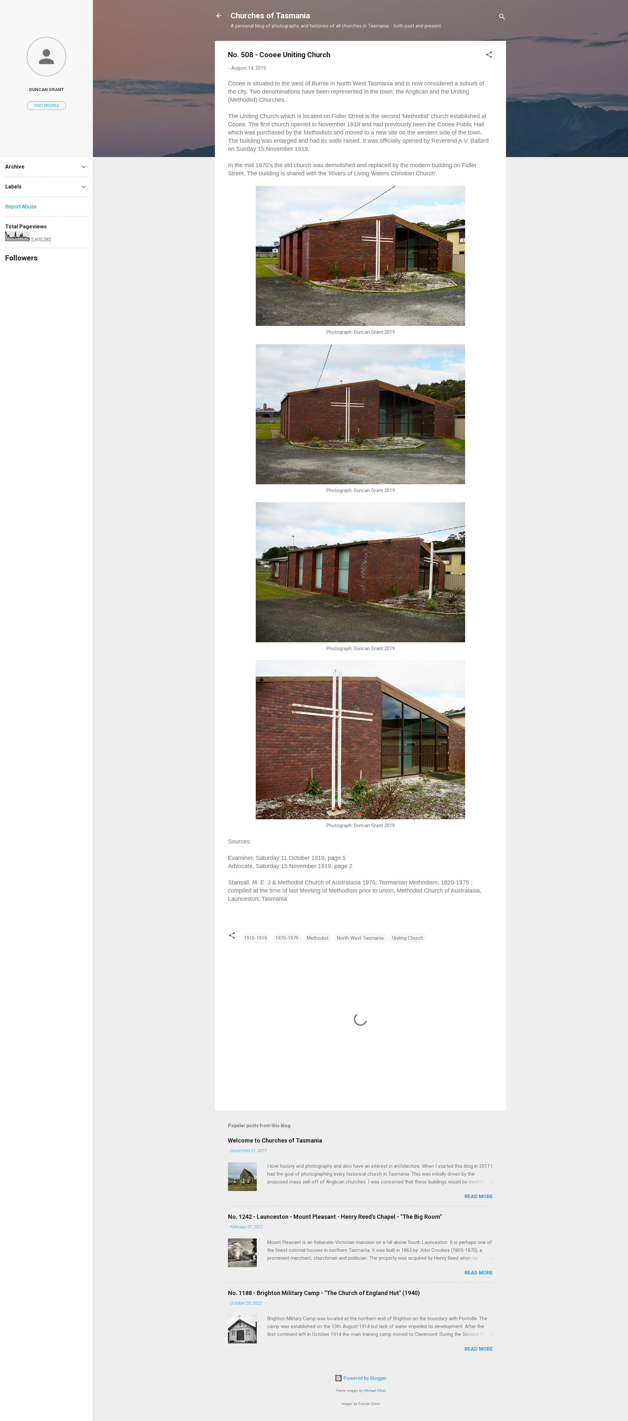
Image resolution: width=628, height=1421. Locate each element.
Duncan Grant (46, 89)
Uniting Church (407, 938)
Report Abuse (21, 207)
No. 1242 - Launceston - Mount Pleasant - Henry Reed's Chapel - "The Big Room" (335, 1216)
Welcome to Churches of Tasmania (275, 1140)
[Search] (502, 18)
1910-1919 (255, 938)
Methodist (317, 938)
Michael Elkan (375, 1391)
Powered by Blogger (364, 1378)
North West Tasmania (360, 938)
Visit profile (46, 105)
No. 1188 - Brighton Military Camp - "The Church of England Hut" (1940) (324, 1292)
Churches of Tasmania (270, 15)
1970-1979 (286, 938)
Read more (478, 1196)
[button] (489, 56)
